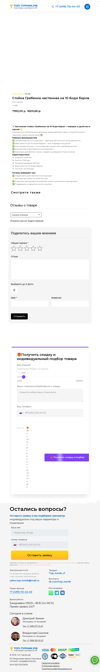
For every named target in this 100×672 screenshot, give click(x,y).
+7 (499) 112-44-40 (67, 6)
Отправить (19, 316)
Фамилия (56, 297)
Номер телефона (19, 539)
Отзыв (14, 256)
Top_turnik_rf (57, 573)
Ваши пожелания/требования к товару (38, 386)
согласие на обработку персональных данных (34, 565)
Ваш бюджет (24, 365)
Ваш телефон (24, 406)
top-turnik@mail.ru (28, 580)
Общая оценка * (19, 243)
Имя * (14, 297)
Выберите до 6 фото (22, 284)
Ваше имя (15, 527)
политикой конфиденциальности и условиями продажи (57, 563)
